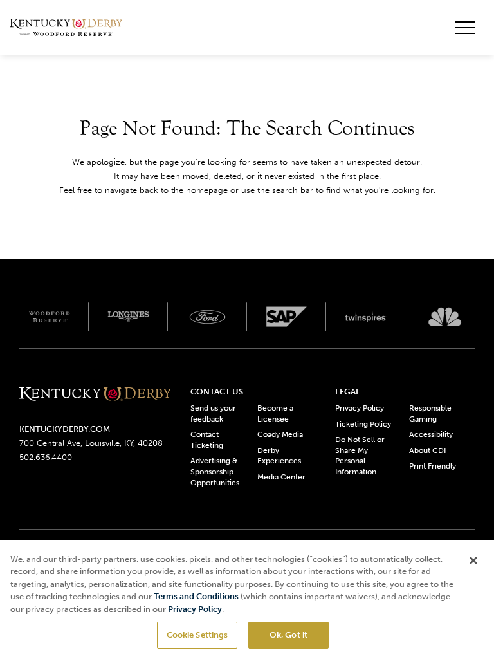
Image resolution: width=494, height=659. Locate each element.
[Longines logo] (128, 317)
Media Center (281, 476)
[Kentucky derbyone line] (95, 395)
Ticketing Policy (363, 424)
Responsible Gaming (430, 413)
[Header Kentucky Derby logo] (66, 27)
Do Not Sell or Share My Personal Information (360, 455)
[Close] (473, 560)
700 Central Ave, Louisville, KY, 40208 (91, 443)
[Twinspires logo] (365, 317)
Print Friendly (432, 465)
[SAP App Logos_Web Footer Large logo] (286, 317)
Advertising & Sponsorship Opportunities (214, 471)
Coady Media (280, 434)
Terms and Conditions (197, 596)
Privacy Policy (359, 408)
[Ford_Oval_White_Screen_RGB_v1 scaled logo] (207, 317)
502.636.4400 (45, 457)
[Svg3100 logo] (445, 317)
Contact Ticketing (206, 440)
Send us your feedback (213, 413)
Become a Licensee (275, 413)
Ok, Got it (288, 635)
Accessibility (431, 434)
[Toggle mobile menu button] (465, 27)
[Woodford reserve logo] (49, 317)
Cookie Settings (197, 635)
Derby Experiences (279, 456)
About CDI (427, 450)
